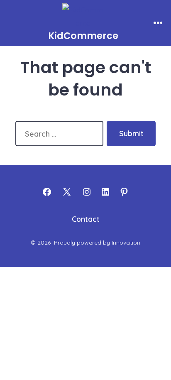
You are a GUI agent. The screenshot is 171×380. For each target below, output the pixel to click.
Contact (86, 218)
